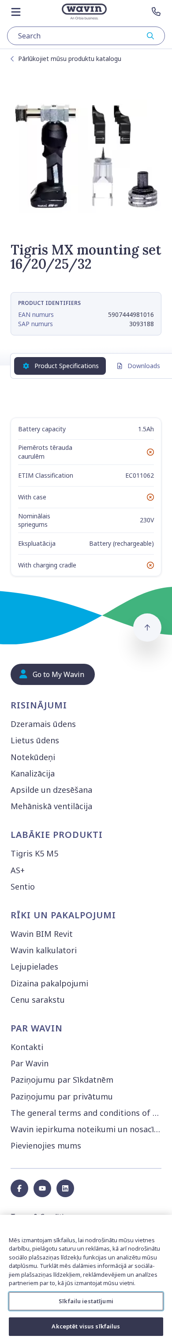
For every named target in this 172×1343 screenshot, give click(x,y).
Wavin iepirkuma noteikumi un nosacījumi (88, 1129)
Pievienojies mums (46, 1145)
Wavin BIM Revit (42, 933)
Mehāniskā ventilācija (51, 806)
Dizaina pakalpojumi (49, 983)
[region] (86, 1279)
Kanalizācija (33, 773)
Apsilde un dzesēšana (51, 789)
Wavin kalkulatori (44, 950)
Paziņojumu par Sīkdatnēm (62, 1079)
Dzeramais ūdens (43, 724)
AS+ (18, 870)
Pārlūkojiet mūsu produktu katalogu (69, 58)
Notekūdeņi (33, 757)
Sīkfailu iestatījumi (86, 1301)
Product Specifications (66, 365)
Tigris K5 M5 (34, 853)
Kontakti (27, 1047)
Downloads (143, 365)
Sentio (23, 886)
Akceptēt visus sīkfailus (86, 1326)
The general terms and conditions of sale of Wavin (88, 1112)
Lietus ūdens (35, 740)
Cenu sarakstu (38, 999)
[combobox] (86, 36)
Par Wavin (30, 1063)
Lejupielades (34, 966)
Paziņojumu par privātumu (62, 1096)
